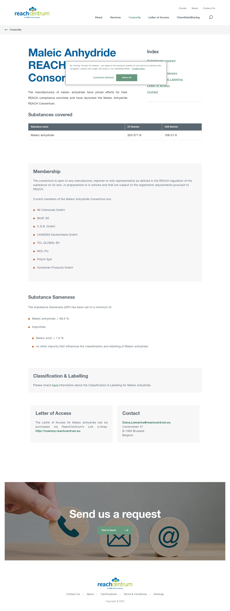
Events (183, 8)
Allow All (126, 78)
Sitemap (159, 594)
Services (115, 17)
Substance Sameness (162, 73)
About (98, 17)
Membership (155, 67)
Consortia (135, 17)
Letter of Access (158, 17)
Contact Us (209, 8)
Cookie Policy (138, 69)
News (195, 8)
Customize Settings (103, 77)
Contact (152, 92)
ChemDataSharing (188, 17)
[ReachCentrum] (32, 12)
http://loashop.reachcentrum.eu (58, 431)
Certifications (109, 594)
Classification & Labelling (165, 79)
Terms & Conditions (135, 594)
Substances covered (161, 61)
